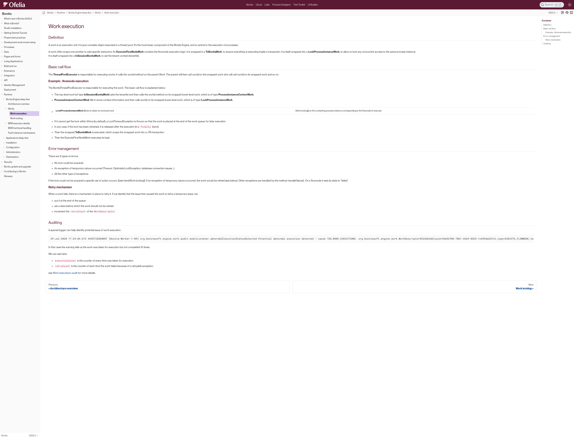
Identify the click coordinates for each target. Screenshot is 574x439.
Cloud (259, 4)
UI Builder (313, 4)
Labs (267, 4)
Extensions (9, 70)
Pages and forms (12, 56)
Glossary (8, 176)
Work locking (16, 118)
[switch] (570, 5)
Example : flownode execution (558, 32)
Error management (551, 36)
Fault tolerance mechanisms (21, 132)
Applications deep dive (17, 137)
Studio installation (13, 28)
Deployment (10, 89)
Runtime (8, 94)
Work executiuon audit (65, 272)
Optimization (12, 156)
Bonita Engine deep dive (18, 99)
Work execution (18, 113)
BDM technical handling (19, 128)
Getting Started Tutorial (15, 32)
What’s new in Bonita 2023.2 (18, 18)
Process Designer (281, 4)
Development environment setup (20, 42)
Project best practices (14, 37)
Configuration (13, 147)
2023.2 (551, 12)
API (5, 80)
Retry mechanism (553, 40)
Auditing (547, 43)
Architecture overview (18, 103)
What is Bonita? (11, 23)
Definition (547, 25)
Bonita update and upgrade (17, 166)
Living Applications (13, 61)
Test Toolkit (299, 4)
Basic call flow (549, 28)
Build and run (10, 66)
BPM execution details (19, 123)
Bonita (249, 4)
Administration (13, 152)
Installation (11, 142)
